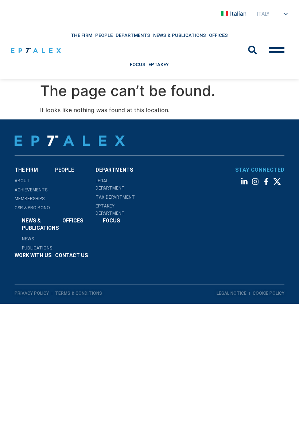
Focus (137, 64)
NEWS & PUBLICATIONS (179, 35)
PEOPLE (64, 170)
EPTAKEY (158, 64)
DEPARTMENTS (133, 35)
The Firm (81, 35)
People (104, 35)
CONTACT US (71, 255)
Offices (218, 35)
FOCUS (111, 221)
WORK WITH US (33, 255)
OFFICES (72, 221)
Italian (238, 13)
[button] (81, 35)
